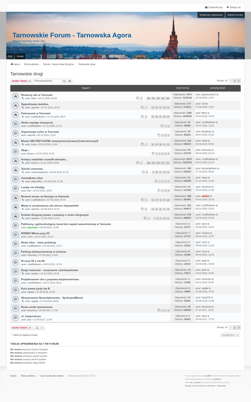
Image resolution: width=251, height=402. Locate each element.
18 (164, 107)
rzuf (203, 103)
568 (148, 163)
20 (160, 144)
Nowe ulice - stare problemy (38, 242)
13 (168, 172)
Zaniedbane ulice (32, 177)
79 (168, 117)
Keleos (34, 163)
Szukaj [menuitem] (20, 56)
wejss (204, 177)
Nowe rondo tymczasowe (37, 306)
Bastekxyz (207, 131)
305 (163, 98)
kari (29, 190)
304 (158, 98)
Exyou (30, 153)
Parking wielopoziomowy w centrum (43, 251)
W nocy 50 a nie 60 (33, 260)
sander (34, 273)
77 (160, 117)
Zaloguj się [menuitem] (235, 7)
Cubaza (206, 233)
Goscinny (206, 150)
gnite (204, 260)
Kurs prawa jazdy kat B (35, 288)
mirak (204, 140)
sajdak (30, 292)
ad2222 (205, 196)
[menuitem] (200, 385)
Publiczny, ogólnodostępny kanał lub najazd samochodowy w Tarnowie (66, 224)
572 (167, 163)
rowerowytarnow (39, 172)
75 (153, 117)
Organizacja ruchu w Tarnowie (40, 131)
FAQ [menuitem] (10, 56)
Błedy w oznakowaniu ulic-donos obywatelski (50, 205)
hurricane (206, 279)
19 (168, 107)
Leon (33, 144)
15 (153, 107)
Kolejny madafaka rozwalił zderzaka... (44, 159)
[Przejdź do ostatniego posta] (217, 94)
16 (156, 107)
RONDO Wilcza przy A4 (35, 233)
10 (156, 172)
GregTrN (206, 297)
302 (148, 98)
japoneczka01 (209, 94)
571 (163, 163)
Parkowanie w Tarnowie (36, 113)
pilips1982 (36, 181)
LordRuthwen (38, 117)
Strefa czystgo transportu (37, 122)
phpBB (208, 376)
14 (153, 209)
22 (168, 144)
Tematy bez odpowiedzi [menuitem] (211, 15)
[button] (239, 81)
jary (29, 319)
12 (164, 172)
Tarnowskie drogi (26, 73)
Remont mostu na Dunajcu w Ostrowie (45, 196)
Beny (204, 113)
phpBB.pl (217, 379)
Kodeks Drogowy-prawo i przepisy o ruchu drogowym (55, 214)
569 (153, 163)
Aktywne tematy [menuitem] (235, 15)
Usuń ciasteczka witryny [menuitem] (52, 376)
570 (158, 163)
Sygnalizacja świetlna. (35, 104)
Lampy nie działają (32, 187)
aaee (204, 224)
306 (167, 98)
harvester (32, 227)
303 (153, 98)
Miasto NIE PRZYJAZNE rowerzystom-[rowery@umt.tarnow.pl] (59, 140)
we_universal (195, 382)
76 (156, 117)
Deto (33, 98)
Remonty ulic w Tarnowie (37, 94)
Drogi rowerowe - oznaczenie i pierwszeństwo (49, 270)
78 (164, 117)
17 (160, 107)
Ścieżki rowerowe (32, 168)
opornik (35, 107)
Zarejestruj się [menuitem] (215, 7)
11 (160, 172)
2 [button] (234, 81)
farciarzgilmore (209, 168)
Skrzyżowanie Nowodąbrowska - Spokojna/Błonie (52, 297)
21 (164, 144)
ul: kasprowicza (31, 316)
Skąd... (25, 150)
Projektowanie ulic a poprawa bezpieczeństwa (50, 279)
